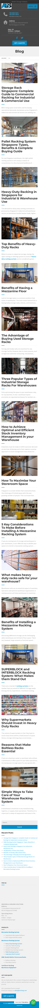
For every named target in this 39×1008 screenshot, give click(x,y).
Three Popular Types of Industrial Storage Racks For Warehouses (19, 382)
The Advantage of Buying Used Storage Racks (18, 339)
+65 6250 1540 (13, 13)
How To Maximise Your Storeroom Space (19, 482)
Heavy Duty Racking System (14, 944)
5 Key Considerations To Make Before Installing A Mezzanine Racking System (19, 529)
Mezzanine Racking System (10, 932)
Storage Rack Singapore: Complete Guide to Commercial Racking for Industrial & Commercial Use (18, 94)
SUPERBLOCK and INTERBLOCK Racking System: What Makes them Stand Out (18, 674)
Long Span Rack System (13, 954)
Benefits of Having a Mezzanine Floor (17, 289)
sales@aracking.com (20, 990)
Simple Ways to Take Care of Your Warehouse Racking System (17, 796)
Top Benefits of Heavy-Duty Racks (19, 245)
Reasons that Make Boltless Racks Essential (16, 748)
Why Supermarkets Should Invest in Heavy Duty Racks (19, 723)
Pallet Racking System (12, 952)
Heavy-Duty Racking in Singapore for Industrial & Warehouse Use (20, 196)
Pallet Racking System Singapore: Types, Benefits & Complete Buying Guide (19, 146)
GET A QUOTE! (19, 43)
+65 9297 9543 (14, 14)
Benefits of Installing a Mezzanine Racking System (19, 625)
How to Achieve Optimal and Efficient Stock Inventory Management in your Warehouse (18, 433)
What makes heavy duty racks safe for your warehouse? (19, 578)
